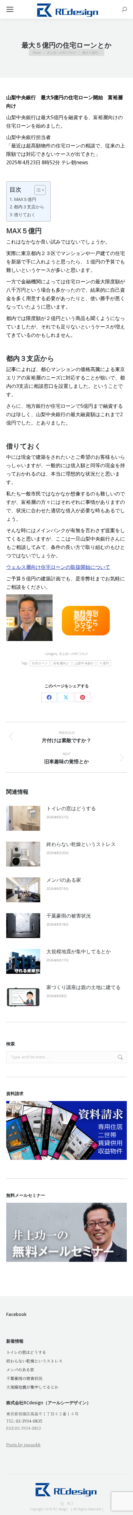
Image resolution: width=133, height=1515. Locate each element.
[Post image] (23, 818)
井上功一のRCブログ (73, 654)
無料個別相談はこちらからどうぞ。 (86, 620)
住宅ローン (40, 663)
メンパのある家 (63, 879)
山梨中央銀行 (84, 663)
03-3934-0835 (29, 1421)
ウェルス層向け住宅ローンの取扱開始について (58, 567)
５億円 (104, 663)
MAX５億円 (25, 199)
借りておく (25, 214)
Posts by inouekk (23, 1445)
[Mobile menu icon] (10, 9)
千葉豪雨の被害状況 (68, 915)
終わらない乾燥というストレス (81, 844)
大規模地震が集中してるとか (78, 951)
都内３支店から (29, 207)
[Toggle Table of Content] (37, 190)
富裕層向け (61, 663)
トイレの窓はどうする (71, 808)
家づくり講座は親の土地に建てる (83, 987)
